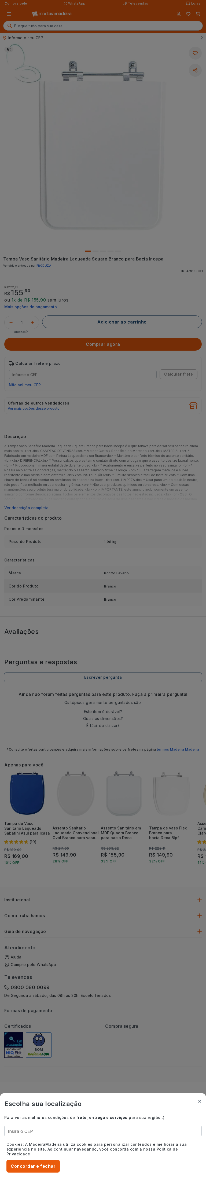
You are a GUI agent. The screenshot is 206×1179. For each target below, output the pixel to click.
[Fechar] (199, 1101)
